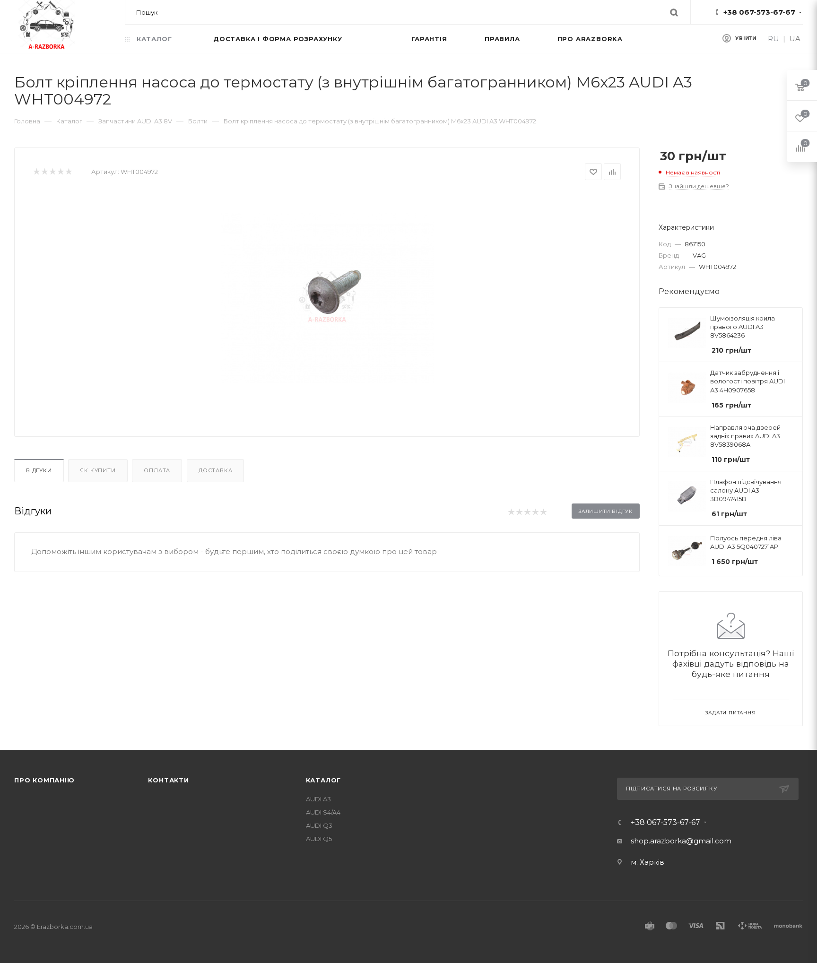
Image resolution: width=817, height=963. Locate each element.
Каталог (323, 780)
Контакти (168, 780)
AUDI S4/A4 (323, 812)
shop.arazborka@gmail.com (681, 840)
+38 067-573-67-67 (759, 12)
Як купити (97, 470)
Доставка (215, 470)
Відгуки (39, 470)
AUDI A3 (318, 799)
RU (773, 38)
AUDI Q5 (319, 838)
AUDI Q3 (319, 825)
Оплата (157, 470)
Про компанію (44, 780)
